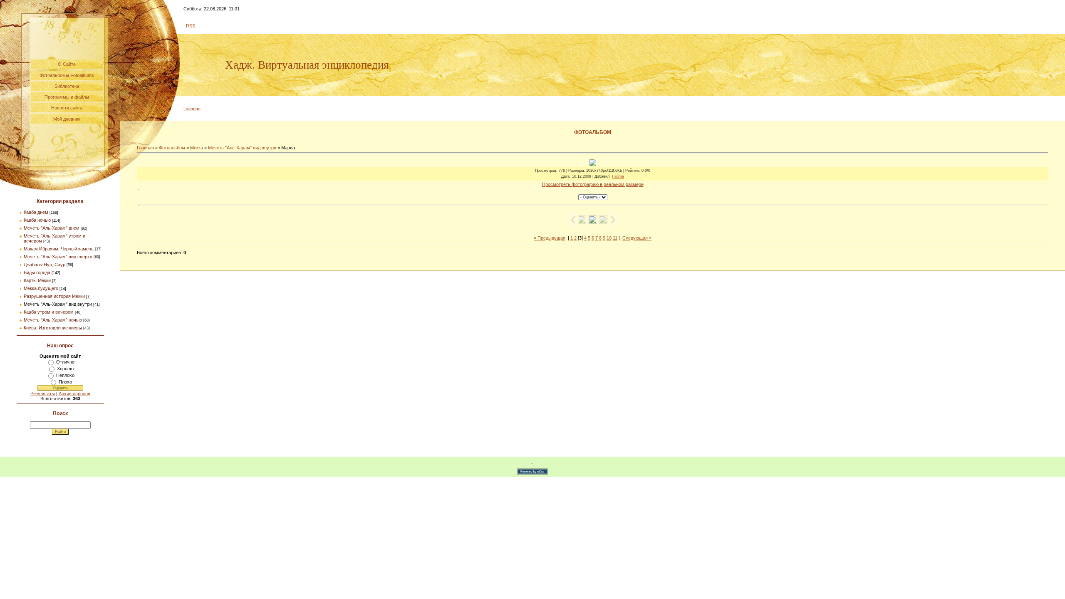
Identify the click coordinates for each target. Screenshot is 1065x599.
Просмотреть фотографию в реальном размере (593, 184)
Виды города (37, 272)
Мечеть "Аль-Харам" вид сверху (58, 256)
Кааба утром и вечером (49, 311)
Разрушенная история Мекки (54, 296)
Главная (192, 108)
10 (609, 237)
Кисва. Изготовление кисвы (53, 327)
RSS (190, 25)
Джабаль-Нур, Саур (44, 264)
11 (615, 237)
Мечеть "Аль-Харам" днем (51, 227)
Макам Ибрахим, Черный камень (59, 248)
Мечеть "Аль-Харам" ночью (53, 319)
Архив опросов (74, 393)
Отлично (65, 361)
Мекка (196, 147)
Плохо (65, 381)
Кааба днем (36, 212)
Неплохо (65, 375)
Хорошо (65, 368)
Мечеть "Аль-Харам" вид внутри (58, 304)
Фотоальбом (172, 147)
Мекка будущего (41, 288)
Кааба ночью (37, 220)
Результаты (42, 393)
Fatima (618, 176)
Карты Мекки (37, 280)
